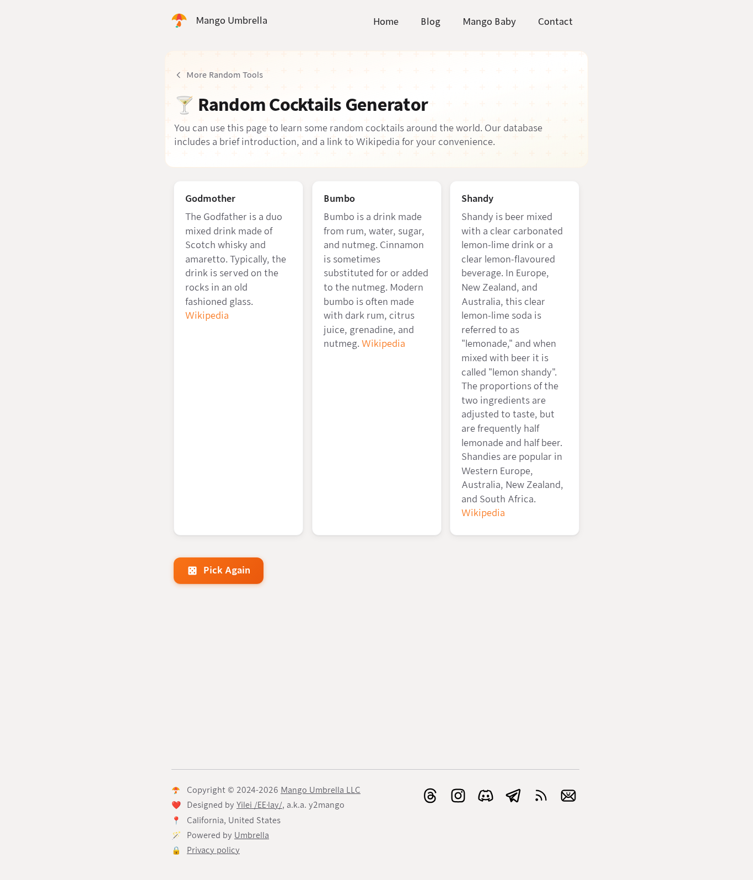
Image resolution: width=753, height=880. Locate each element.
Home (386, 22)
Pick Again (226, 570)
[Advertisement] (376, 679)
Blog (430, 22)
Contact (555, 22)
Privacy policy (213, 850)
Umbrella (251, 835)
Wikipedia (207, 315)
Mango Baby (489, 22)
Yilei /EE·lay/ (259, 805)
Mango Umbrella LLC (321, 790)
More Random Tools (224, 75)
